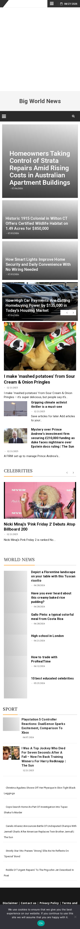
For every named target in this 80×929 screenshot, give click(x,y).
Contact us (28, 903)
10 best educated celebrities (52, 678)
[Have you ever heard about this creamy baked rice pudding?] (15, 602)
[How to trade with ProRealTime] (15, 666)
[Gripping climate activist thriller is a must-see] (15, 408)
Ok (41, 923)
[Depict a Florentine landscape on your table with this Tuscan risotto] (15, 581)
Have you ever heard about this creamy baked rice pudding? (51, 597)
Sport (10, 709)
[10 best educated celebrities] (15, 687)
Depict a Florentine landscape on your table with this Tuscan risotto (53, 576)
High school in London (47, 636)
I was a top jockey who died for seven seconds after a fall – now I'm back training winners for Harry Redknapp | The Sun (44, 756)
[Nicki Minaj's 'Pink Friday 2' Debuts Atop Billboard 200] (40, 500)
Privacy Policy (49, 903)
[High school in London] (15, 645)
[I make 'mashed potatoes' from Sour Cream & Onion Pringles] (40, 346)
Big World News (40, 101)
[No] (75, 917)
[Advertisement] (40, 49)
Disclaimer (10, 903)
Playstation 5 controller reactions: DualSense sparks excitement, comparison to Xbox (43, 726)
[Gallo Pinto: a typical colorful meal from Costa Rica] (15, 624)
